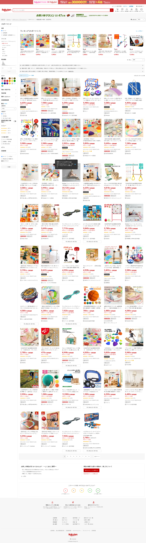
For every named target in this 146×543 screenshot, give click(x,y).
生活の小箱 (24, 115)
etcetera (128, 198)
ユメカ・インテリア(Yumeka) (49, 282)
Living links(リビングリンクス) (92, 404)
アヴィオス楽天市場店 (132, 404)
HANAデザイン (46, 362)
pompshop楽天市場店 (90, 321)
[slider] (1, 65)
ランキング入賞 (67, 153)
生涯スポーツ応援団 (131, 113)
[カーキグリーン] (15, 78)
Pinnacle (108, 115)
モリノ (86, 111)
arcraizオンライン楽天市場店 (49, 113)
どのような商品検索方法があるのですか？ (32, 471)
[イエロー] (12, 81)
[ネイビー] (5, 83)
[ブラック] (2, 78)
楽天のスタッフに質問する (91, 470)
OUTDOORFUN (109, 153)
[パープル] (7, 83)
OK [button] (75, 164)
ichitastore (45, 321)
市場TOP (3, 19)
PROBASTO (45, 238)
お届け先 (3, 105)
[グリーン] (15, 81)
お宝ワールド (109, 365)
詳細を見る (71, 71)
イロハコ (108, 402)
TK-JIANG (129, 364)
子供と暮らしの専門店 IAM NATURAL (30, 198)
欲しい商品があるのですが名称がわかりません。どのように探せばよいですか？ (40, 469)
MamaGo (129, 153)
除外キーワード (4, 161)
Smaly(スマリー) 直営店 (90, 155)
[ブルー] (2, 83)
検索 (9, 71)
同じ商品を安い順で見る (71, 241)
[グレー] (5, 78)
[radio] (1, 30)
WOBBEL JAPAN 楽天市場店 (70, 198)
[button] (140, 6)
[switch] (15, 121)
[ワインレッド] (5, 81)
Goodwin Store (130, 321)
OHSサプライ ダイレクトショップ (113, 198)
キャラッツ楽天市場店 (69, 280)
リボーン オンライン (47, 404)
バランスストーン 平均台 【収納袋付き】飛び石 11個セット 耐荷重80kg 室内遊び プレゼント (70, 140)
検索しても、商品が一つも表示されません (32, 473)
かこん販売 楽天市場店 (27, 319)
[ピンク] (2, 81)
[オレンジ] (10, 81)
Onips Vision (25, 238)
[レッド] (7, 81)
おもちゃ (9, 19)
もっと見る (23, 476)
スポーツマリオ (67, 362)
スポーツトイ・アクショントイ (19, 19)
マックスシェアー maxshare (28, 446)
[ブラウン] (10, 78)
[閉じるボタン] (142, 65)
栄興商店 (108, 282)
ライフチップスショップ (111, 322)
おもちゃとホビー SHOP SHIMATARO (51, 153)
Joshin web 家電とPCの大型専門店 (93, 447)
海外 (6, 103)
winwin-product (25, 153)
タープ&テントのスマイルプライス (30, 280)
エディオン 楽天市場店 (69, 238)
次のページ (97, 456)
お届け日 (3, 111)
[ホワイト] (7, 78)
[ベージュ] (12, 78)
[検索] (111, 10)
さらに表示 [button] (4, 55)
